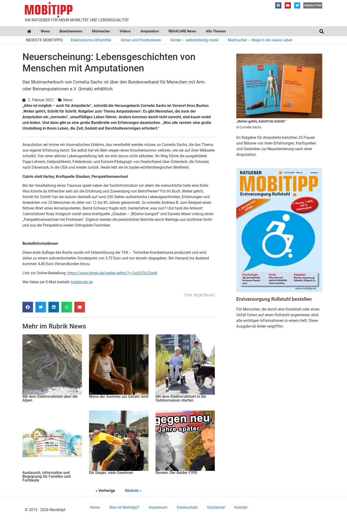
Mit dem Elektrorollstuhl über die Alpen (50, 398)
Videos (125, 31)
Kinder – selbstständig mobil (194, 40)
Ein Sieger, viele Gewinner (111, 472)
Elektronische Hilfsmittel (91, 40)
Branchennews (70, 31)
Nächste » (133, 490)
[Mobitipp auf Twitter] (297, 5)
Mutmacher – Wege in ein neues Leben (260, 40)
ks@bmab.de (82, 282)
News (45, 31)
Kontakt (240, 507)
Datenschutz (187, 507)
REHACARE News (182, 31)
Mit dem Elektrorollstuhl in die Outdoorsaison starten (181, 398)
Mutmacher (101, 31)
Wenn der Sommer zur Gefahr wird (118, 396)
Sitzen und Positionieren (141, 40)
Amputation (149, 31)
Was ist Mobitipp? (124, 507)
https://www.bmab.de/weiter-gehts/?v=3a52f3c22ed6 (112, 273)
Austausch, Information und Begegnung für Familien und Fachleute (46, 476)
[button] (321, 31)
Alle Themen (216, 31)
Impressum (158, 507)
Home (95, 507)
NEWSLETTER (313, 5)
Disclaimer (216, 507)
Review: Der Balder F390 (176, 472)
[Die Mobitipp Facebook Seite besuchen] (278, 5)
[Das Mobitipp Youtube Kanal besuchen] (287, 5)
